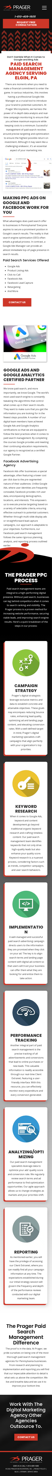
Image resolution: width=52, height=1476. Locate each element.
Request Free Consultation (26, 23)
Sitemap (23, 1472)
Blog (17, 1472)
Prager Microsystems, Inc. (22, 1469)
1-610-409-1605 (25, 16)
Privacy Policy (39, 1469)
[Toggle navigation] (44, 8)
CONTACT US (17, 302)
